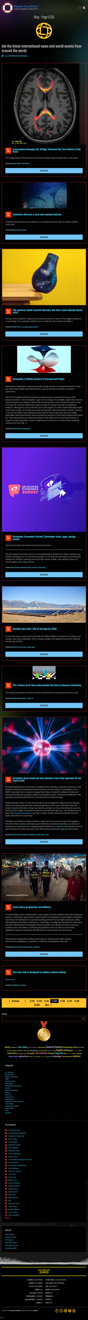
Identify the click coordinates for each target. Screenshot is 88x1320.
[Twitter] (61, 1311)
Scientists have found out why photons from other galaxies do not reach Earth (47, 779)
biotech (58, 1047)
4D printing (9, 1075)
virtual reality (42, 567)
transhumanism (67, 1057)
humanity (75, 1051)
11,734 (46, 1001)
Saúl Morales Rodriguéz (17, 1133)
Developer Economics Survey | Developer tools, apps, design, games (44, 538)
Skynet (7, 1088)
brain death (9, 1051)
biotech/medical (23, 947)
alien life (8, 1095)
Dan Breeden (13, 1142)
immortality (12, 1053)
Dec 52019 (8, 151)
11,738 (76, 1001)
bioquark (50, 1047)
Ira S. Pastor (12, 1212)
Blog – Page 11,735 (44, 17)
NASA (65, 1054)
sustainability (48, 1057)
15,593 (37, 1005)
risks (34, 1056)
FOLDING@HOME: (31, 1296)
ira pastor (31, 1053)
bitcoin (75, 1047)
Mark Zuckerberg (11, 1090)
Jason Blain (12, 1206)
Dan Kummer (13, 1162)
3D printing (9, 1072)
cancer (14, 1051)
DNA (6, 1079)
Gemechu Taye (14, 1151)
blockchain (81, 1047)
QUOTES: (47, 1303)
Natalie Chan (13, 1189)
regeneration (23, 1056)
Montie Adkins (13, 1209)
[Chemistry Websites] (44, 1031)
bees (7, 1110)
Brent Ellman (13, 1198)
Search (83, 1018)
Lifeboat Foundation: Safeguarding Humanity (39, 8)
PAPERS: (47, 1299)
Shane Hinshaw (14, 1183)
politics (74, 1053)
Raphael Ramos (14, 1186)
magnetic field (61, 826)
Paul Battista (14, 985)
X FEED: (31, 1286)
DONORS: (37, 1289)
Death (28, 1050)
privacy (30, 947)
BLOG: (47, 1286)
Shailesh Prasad (14, 1145)
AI (10, 1047)
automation (9, 1108)
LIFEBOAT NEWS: (50, 1280)
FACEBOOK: (30, 1280)
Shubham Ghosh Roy (16, 1136)
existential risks (34, 1051)
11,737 (69, 1001)
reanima (79, 1054)
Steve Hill (11, 1195)
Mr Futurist (9, 1240)
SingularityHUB (11, 1248)
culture (25, 1050)
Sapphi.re (35, 1310)
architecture (9, 1099)
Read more (44, 171)
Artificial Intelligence (32, 1047)
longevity (59, 1053)
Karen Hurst (12, 1157)
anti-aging (22, 1047)
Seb (9, 1201)
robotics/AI (30, 698)
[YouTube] (69, 1311)
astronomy (9, 1104)
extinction (40, 1051)
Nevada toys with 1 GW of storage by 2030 (35, 629)
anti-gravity (9, 1097)
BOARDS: (47, 1289)
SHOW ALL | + (8, 1218)
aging (7, 1047)
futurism (24, 230)
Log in (7, 56)
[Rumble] (74, 1311)
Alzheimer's (15, 1047)
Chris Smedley (13, 1215)
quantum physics (33, 327)
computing (25, 834)
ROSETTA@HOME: (30, 1299)
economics (34, 567)
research (31, 1056)
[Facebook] (57, 1311)
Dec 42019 (8, 972)
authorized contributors (20, 56)
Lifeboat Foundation (15, 1310)
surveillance (36, 947)
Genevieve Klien (15, 163)
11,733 (39, 1001)
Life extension (41, 1053)
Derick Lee (14, 947)
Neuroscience (69, 1053)
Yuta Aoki (12, 1174)
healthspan (68, 1050)
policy (33, 647)
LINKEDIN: (31, 1283)
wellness (76, 1056)
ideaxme (80, 1051)
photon (23, 824)
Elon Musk (9, 1084)
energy (23, 428)
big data (8, 1113)
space (47, 834)
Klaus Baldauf (13, 1168)
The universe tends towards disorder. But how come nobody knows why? (48, 311)
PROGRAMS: (48, 1296)
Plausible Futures (11, 1245)
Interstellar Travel (22, 1054)
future (45, 1051)
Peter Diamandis (11, 1077)
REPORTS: (48, 1293)
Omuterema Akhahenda (17, 1165)
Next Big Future (11, 1243)
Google (54, 1051)
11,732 (32, 1001)
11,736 (62, 1001)
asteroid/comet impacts (14, 1101)
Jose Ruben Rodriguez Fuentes (20, 1160)
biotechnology (68, 1047)
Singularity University (13, 1086)
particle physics (40, 834)
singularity (38, 1056)
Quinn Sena (12, 1139)
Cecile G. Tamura (14, 1171)
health (59, 1050)
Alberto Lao (12, 1180)
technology (56, 1056)
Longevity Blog (10, 1237)
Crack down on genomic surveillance (32, 907)
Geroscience (9, 1234)
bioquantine (41, 1047)
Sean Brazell (13, 1192)
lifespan (51, 1053)
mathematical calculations (20, 813)
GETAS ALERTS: (49, 1283)
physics (28, 428)
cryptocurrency (20, 1051)
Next (47, 1005)
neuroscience (25, 163)
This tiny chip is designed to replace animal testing (39, 972)
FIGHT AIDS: (32, 1293)
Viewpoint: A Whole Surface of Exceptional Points (38, 379)
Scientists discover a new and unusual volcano (37, 214)
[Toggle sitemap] (80, 7)
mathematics (32, 834)
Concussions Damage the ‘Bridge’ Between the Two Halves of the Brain (47, 150)
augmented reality (26, 567)
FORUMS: (38, 1303)
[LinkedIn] (65, 1311)
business (24, 647)
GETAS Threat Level (44, 1272)
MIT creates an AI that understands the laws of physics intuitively (47, 685)
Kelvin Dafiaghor (14, 1154)
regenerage (12, 1056)
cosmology (25, 327)
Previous (15, 1001)
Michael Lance (15, 567)
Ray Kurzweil (10, 1081)
